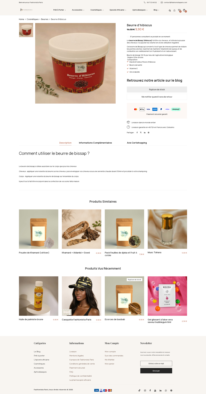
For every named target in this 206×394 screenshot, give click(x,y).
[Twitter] (141, 132)
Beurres (44, 19)
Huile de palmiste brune (31, 319)
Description (65, 142)
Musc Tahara (154, 252)
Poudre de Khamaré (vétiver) (34, 252)
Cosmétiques (33, 19)
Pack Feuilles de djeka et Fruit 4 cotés (121, 254)
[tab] (65, 143)
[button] (184, 9)
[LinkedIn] (144, 132)
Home (21, 19)
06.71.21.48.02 (152, 2)
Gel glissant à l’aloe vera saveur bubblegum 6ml (160, 320)
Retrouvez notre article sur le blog (154, 80)
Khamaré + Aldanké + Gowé (76, 252)
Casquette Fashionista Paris (76, 319)
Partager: (130, 132)
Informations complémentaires (95, 142)
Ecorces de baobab (115, 319)
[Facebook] (137, 132)
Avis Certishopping (137, 142)
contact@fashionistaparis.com (175, 2)
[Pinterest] (148, 132)
